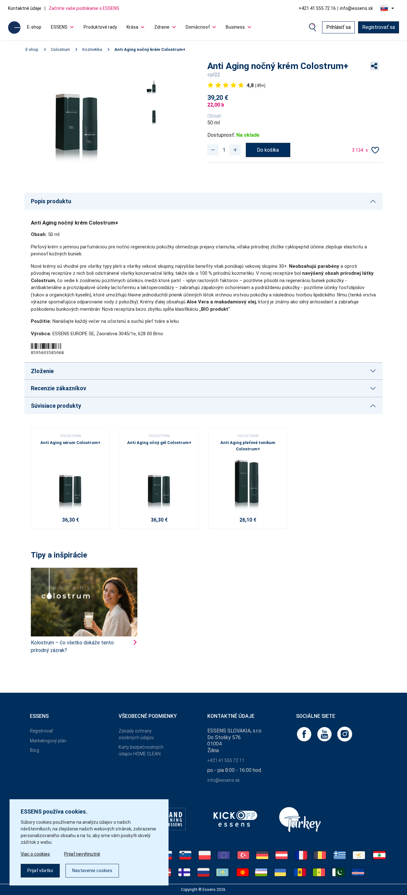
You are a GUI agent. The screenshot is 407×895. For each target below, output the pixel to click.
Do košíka (268, 150)
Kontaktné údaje (24, 8)
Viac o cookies (35, 854)
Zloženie (42, 371)
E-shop (34, 27)
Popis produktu (51, 201)
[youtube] (325, 734)
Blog (34, 750)
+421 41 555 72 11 (225, 760)
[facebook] (304, 734)
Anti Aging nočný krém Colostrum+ (149, 49)
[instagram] (345, 734)
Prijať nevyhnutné (82, 854)
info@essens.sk (356, 8)
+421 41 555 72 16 (317, 8)
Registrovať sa (378, 27)
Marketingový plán (48, 740)
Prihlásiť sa (338, 27)
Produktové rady (100, 27)
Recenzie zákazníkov (58, 388)
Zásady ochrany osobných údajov (136, 734)
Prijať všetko (40, 870)
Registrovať (41, 730)
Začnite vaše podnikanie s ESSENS (84, 8)
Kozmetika (92, 49)
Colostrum (60, 49)
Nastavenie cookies (92, 870)
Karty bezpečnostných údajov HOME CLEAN (141, 750)
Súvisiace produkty (56, 405)
